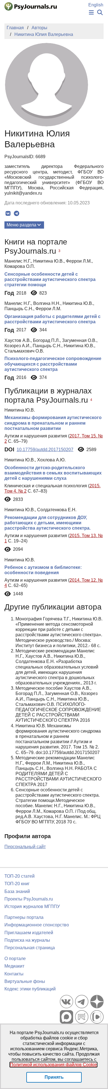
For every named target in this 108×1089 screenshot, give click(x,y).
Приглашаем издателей (28, 932)
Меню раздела (21, 224)
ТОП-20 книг (17, 883)
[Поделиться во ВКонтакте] (7, 214)
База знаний (17, 891)
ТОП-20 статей (19, 876)
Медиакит (14, 966)
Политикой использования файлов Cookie (53, 1064)
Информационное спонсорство (36, 924)
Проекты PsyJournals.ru (28, 899)
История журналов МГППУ (32, 906)
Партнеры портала (23, 917)
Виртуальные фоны (24, 981)
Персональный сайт (25, 846)
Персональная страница (29, 947)
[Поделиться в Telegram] (16, 214)
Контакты (14, 973)
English (95, 5)
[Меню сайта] (91, 13)
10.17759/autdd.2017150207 (45, 449)
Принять (54, 1077)
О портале (15, 958)
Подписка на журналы (27, 940)
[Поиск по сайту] (100, 13)
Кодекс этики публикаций (30, 989)
